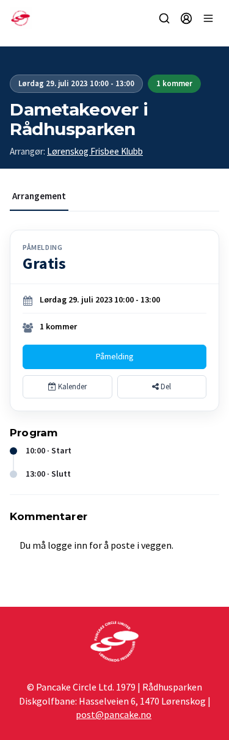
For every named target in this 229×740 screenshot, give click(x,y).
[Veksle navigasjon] (208, 18)
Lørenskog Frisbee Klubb (95, 151)
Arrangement (39, 196)
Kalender (71, 386)
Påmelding (115, 356)
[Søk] (164, 18)
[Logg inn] (186, 18)
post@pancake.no (113, 714)
